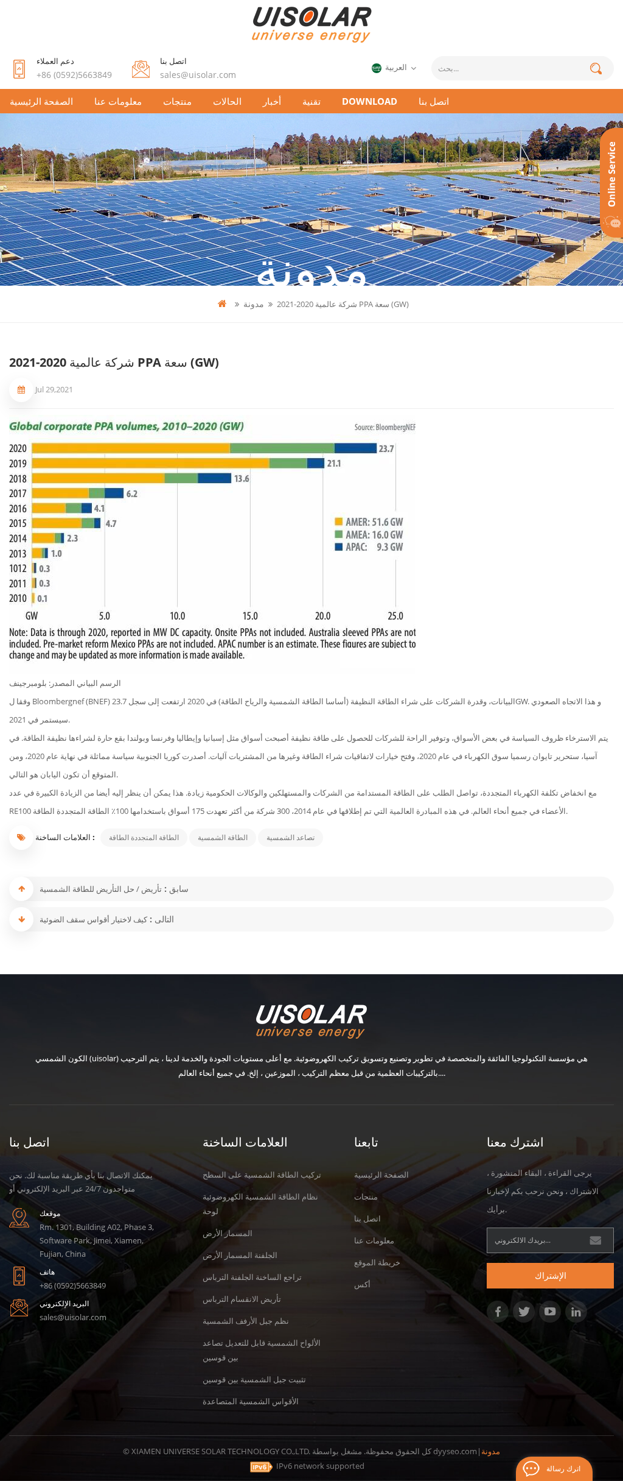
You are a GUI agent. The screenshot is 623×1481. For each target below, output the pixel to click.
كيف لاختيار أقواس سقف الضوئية (93, 919)
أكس (362, 1284)
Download (369, 101)
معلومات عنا (118, 101)
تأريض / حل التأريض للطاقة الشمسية (101, 888)
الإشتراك (550, 1275)
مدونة (253, 303)
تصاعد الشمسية (290, 837)
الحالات (227, 101)
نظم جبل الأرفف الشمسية (246, 1320)
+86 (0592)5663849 (74, 74)
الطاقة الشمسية (223, 837)
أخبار (272, 101)
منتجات (177, 101)
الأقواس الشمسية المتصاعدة (251, 1401)
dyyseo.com (455, 1451)
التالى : (160, 919)
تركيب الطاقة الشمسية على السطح (262, 1174)
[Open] (611, 183)
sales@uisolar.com (198, 74)
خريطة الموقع (377, 1262)
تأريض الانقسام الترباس (242, 1298)
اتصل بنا (434, 101)
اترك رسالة (563, 1468)
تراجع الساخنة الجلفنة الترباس (252, 1276)
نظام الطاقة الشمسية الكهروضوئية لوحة (260, 1204)
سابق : (175, 888)
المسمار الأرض (227, 1233)
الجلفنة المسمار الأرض (240, 1254)
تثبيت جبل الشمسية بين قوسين (254, 1379)
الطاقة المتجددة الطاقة (144, 837)
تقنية (311, 101)
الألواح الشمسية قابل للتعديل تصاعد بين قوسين (262, 1350)
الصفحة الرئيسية (41, 101)
